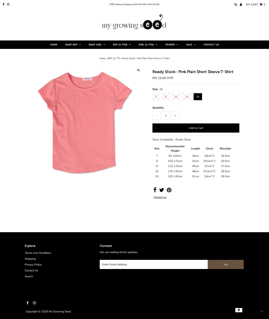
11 (175, 97)
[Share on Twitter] (161, 191)
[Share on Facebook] (154, 191)
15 (197, 97)
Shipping (30, 259)
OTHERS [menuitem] (170, 44)
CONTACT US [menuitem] (211, 44)
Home (103, 58)
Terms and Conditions (38, 253)
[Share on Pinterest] (169, 191)
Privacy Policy (33, 264)
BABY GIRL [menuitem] (95, 44)
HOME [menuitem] (53, 44)
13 (186, 97)
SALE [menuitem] (189, 44)
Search (29, 276)
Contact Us (31, 270)
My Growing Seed (60, 311)
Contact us (160, 197)
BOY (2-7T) (114, 58)
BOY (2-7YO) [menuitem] (120, 44)
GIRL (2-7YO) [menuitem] (146, 44)
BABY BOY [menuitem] (71, 44)
